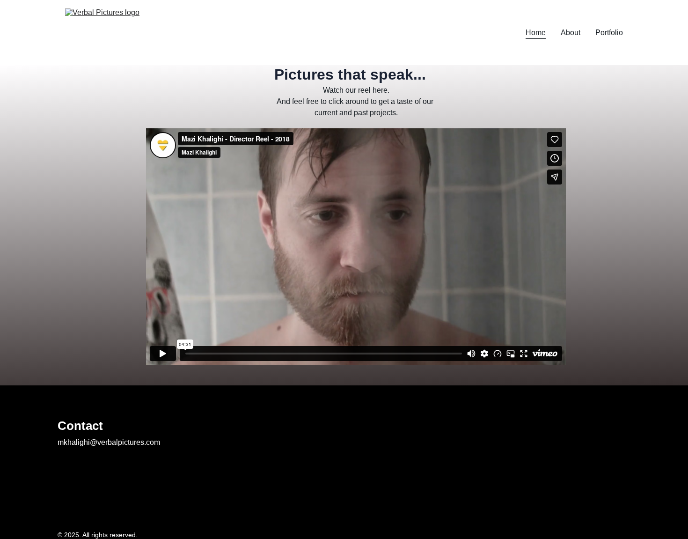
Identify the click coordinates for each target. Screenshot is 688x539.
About (570, 33)
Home (536, 33)
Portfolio (609, 33)
